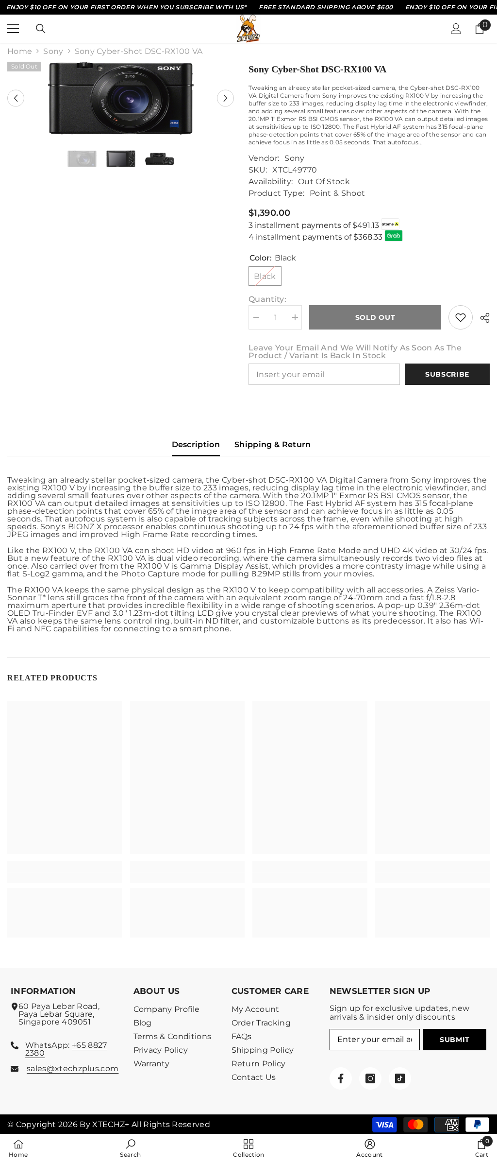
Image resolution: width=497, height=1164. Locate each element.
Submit (455, 1039)
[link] (64, 877)
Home (19, 51)
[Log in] (456, 28)
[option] (120, 98)
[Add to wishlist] (460, 317)
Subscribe (447, 374)
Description (196, 444)
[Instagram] (370, 1078)
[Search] (41, 29)
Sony (53, 51)
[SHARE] (481, 318)
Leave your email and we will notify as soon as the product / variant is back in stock (355, 352)
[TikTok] (400, 1078)
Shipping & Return (272, 444)
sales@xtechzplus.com (72, 1068)
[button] (15, 97)
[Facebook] (341, 1078)
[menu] (13, 29)
